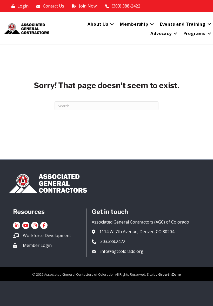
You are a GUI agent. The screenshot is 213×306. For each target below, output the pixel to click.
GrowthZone (169, 274)
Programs (194, 33)
